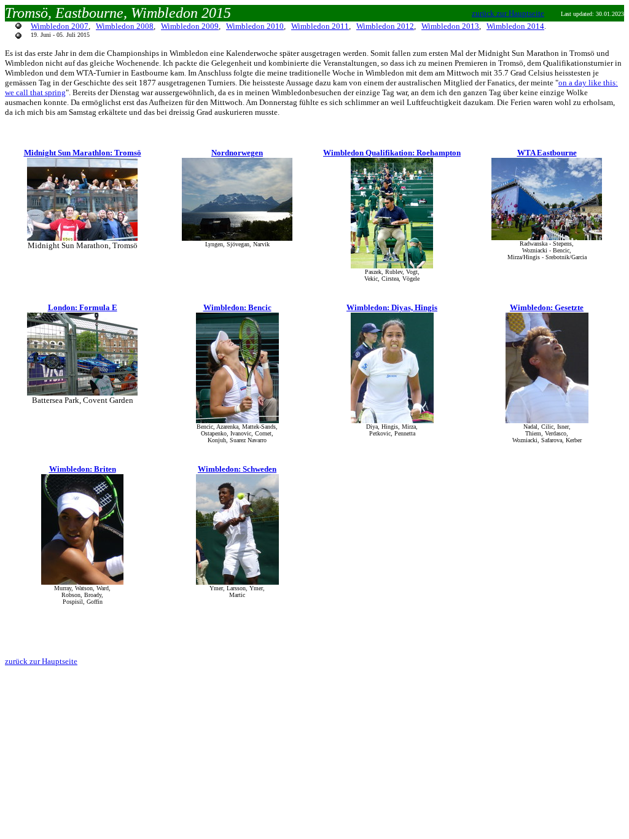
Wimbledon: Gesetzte (547, 307)
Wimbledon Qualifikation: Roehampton (392, 152)
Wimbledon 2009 (190, 26)
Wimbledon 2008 (125, 26)
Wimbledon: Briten (82, 469)
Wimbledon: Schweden (237, 469)
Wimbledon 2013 (450, 26)
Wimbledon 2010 (255, 26)
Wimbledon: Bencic (237, 307)
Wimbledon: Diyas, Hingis (391, 307)
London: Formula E (82, 307)
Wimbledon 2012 (385, 26)
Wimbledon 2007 (59, 26)
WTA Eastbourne (547, 152)
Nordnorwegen (237, 152)
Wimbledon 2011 (320, 26)
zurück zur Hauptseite (508, 13)
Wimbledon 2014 (515, 26)
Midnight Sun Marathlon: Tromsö (82, 152)
